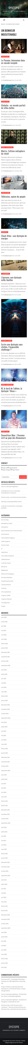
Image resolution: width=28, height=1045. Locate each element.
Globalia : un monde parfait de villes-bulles (13, 107)
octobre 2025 (4, 661)
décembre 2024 (5, 705)
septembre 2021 (5, 875)
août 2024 (4, 722)
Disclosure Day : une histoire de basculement (13, 497)
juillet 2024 (4, 727)
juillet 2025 (4, 674)
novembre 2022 (5, 814)
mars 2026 (4, 639)
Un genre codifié (5, 595)
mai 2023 (3, 788)
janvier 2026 (4, 648)
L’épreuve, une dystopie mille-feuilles (11, 279)
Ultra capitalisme (6, 592)
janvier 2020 (4, 963)
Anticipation (4, 527)
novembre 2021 (5, 867)
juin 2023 (3, 783)
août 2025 (4, 670)
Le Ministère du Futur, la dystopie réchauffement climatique (10, 492)
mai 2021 (3, 893)
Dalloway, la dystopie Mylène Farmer (11, 501)
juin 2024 (3, 731)
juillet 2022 (4, 832)
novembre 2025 (5, 657)
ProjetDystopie (7, 80)
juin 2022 (3, 836)
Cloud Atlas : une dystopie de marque (14, 237)
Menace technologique (7, 147)
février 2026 (4, 643)
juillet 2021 (4, 884)
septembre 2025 (5, 665)
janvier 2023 (4, 805)
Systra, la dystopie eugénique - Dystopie (12, 1000)
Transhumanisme (6, 584)
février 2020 (4, 958)
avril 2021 (3, 897)
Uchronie (3, 588)
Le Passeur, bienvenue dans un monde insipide (13, 62)
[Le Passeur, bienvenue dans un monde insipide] (14, 46)
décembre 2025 (5, 652)
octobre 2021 (4, 871)
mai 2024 (3, 735)
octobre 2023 (4, 766)
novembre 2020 (5, 919)
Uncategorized (5, 603)
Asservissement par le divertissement (11, 530)
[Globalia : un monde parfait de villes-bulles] (14, 91)
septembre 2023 (5, 770)
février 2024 (4, 748)
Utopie (3, 606)
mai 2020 (3, 945)
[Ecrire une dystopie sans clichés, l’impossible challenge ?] (14, 318)
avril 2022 (3, 845)
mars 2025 (4, 692)
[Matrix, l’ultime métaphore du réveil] (14, 136)
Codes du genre (5, 192)
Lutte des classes (6, 563)
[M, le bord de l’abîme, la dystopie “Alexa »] (14, 375)
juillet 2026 (4, 622)
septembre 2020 (5, 928)
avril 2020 (3, 950)
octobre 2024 (4, 713)
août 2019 (4, 967)
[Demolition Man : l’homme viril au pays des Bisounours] (14, 419)
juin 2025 (3, 678)
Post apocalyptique (6, 577)
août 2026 (4, 617)
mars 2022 (4, 849)
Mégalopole (4, 232)
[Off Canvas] (4, 20)
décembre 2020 (5, 915)
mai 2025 (3, 683)
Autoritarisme (5, 534)
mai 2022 (3, 840)
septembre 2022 (5, 823)
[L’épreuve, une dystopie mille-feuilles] (14, 265)
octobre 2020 (4, 923)
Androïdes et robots (6, 523)
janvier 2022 (4, 858)
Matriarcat (4, 567)
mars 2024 (4, 744)
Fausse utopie (5, 56)
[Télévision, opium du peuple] (14, 182)
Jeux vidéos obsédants (7, 556)
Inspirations (4, 552)
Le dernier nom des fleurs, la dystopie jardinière (11, 507)
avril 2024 (3, 740)
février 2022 (4, 853)
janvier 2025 (4, 700)
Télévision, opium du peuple (13, 196)
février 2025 (4, 696)
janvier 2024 (4, 753)
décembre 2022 (5, 810)
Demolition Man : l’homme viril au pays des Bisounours (13, 437)
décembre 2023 (5, 757)
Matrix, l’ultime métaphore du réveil (13, 152)
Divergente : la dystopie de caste (10, 1002)
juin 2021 (3, 888)
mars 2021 (4, 902)
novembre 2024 (5, 709)
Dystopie (14, 8)
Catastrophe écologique (8, 538)
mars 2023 (4, 797)
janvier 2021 (4, 910)
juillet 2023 (4, 779)
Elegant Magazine (10, 1042)
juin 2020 (3, 941)
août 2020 (4, 932)
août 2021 (4, 880)
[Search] (23, 20)
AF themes (20, 1042)
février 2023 (4, 801)
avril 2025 (3, 687)
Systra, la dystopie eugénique (9, 486)
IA (1, 548)
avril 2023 (3, 792)
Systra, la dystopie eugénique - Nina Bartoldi (13, 994)
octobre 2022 (4, 818)
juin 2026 (3, 626)
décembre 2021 (5, 862)
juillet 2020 (4, 937)
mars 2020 (4, 954)
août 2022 (4, 827)
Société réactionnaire (7, 581)
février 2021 (4, 906)
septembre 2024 (5, 718)
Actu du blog (4, 520)
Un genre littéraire (6, 340)
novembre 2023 (5, 762)
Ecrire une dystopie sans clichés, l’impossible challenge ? (12, 347)
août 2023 (4, 775)
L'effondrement (5, 273)
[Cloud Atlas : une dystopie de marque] (14, 223)
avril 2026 (3, 635)
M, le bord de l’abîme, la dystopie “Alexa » (11, 390)
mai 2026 (3, 630)
